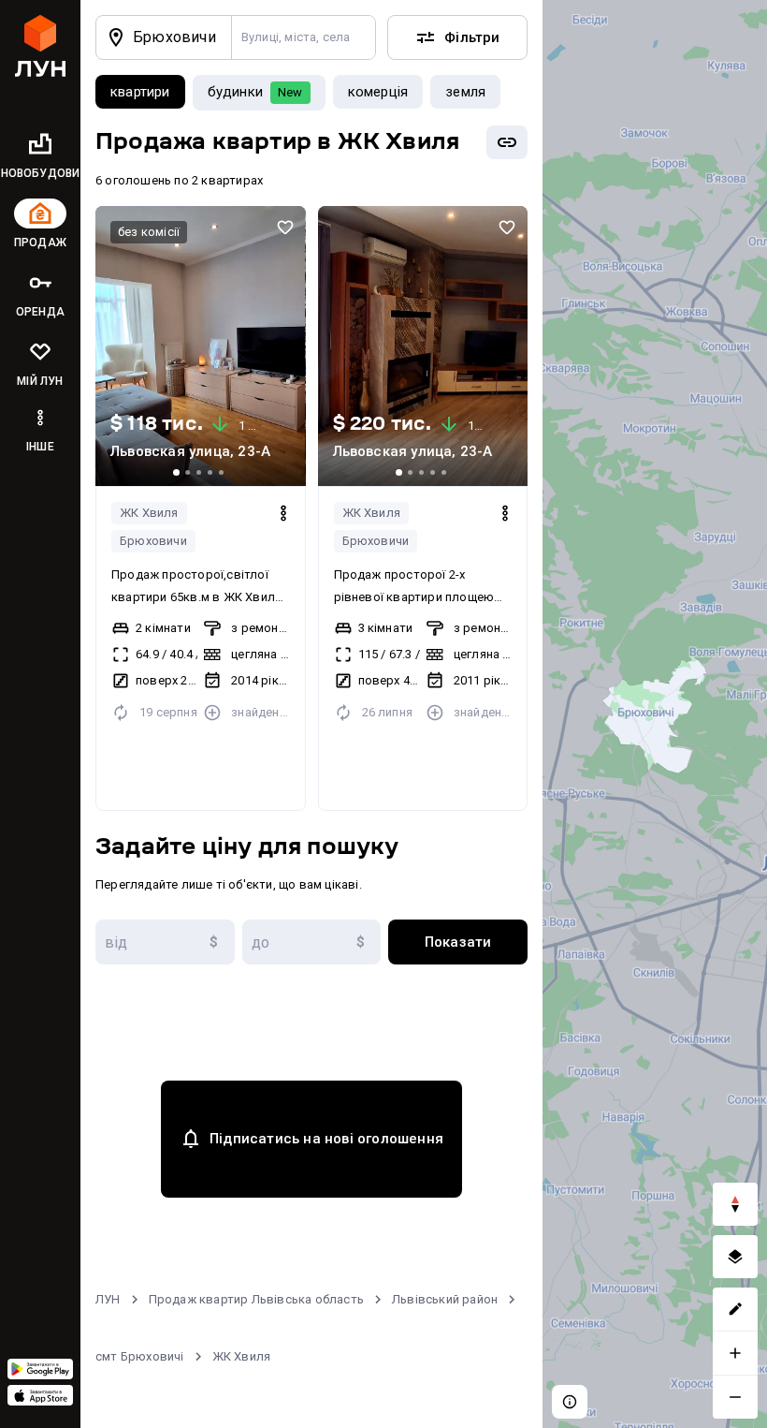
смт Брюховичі (139, 1356)
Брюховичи (153, 541)
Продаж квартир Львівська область (256, 1299)
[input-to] (312, 942)
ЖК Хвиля (149, 513)
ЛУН (108, 1299)
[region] (655, 714)
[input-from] (165, 942)
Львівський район (445, 1299)
